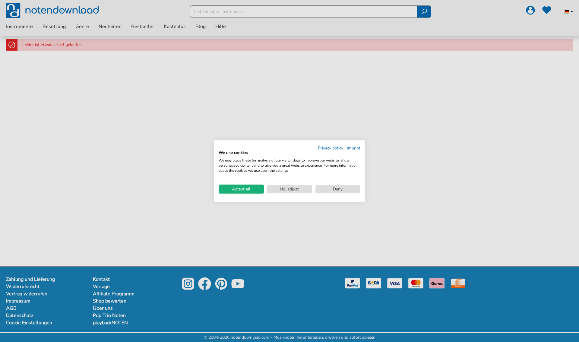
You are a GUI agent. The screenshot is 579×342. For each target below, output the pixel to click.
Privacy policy (330, 148)
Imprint (353, 148)
